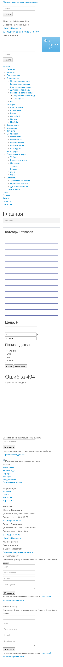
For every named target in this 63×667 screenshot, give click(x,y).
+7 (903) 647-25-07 (12, 31)
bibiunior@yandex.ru (12, 28)
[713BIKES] (21, 351)
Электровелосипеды (20, 80)
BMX (12, 101)
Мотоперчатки (17, 142)
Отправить (9, 447)
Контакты (7, 203)
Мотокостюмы (17, 145)
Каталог (6, 66)
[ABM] (21, 354)
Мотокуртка (15, 148)
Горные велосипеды (20, 83)
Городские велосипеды (21, 92)
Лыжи (13, 171)
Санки (13, 174)
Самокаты (11, 177)
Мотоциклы (12, 104)
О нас (5, 192)
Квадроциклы (13, 124)
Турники (14, 165)
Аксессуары (12, 151)
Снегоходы (12, 127)
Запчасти (11, 130)
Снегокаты (15, 162)
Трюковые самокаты (20, 180)
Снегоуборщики (16, 300)
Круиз (13, 113)
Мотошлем (15, 136)
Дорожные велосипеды (25, 95)
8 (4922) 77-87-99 (30, 31)
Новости (7, 201)
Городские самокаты (20, 183)
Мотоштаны (16, 139)
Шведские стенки (18, 160)
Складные (19, 98)
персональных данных (14, 454)
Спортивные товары (16, 154)
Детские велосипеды (20, 89)
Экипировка (12, 133)
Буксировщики (13, 75)
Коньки (13, 168)
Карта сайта (9, 500)
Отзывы (6, 195)
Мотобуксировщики (18, 258)
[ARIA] (21, 357)
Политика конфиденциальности (18, 552)
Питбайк (14, 121)
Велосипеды (13, 77)
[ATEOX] (21, 360)
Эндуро (13, 118)
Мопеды (11, 72)
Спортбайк (15, 116)
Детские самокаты (19, 186)
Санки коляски (14, 189)
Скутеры (11, 69)
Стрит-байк (15, 110)
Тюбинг (13, 157)
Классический (16, 107)
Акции (6, 198)
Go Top (31, 664)
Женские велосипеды (20, 86)
